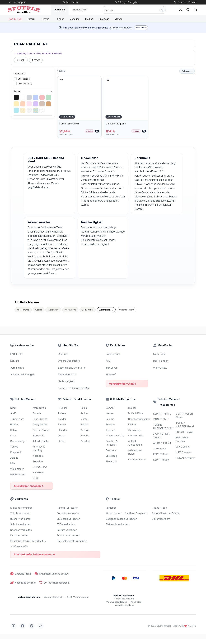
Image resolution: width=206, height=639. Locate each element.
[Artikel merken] (61, 80)
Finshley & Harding (39, 448)
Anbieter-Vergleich (124, 605)
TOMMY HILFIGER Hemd (185, 424)
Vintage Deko (135, 435)
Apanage (38, 455)
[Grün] (48, 97)
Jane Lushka (40, 418)
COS (35, 477)
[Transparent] (42, 110)
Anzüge (84, 430)
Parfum (132, 424)
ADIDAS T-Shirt (162, 443)
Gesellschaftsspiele (138, 418)
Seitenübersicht (126, 309)
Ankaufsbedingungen (22, 374)
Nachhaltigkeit (66, 381)
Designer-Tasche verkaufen (121, 518)
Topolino (38, 461)
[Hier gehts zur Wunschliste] (188, 10)
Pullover (62, 413)
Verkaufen (79, 9)
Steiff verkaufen (19, 546)
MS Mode (38, 472)
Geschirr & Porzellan (112, 443)
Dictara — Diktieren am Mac (73, 388)
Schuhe (84, 435)
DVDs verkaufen (66, 524)
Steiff (13, 413)
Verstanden (141, 28)
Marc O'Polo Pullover (182, 439)
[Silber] (29, 110)
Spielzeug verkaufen (68, 518)
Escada (37, 413)
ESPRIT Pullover (185, 432)
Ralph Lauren (17, 474)
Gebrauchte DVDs (134, 452)
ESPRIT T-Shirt (162, 413)
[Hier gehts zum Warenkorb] (195, 10)
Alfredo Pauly (40, 441)
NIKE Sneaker (183, 452)
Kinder (60, 18)
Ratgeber (111, 507)
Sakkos (84, 424)
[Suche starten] (162, 10)
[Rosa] (29, 103)
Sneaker (85, 441)
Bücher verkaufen (20, 518)
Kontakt (14, 360)
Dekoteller (111, 450)
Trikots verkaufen (20, 513)
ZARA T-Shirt (160, 419)
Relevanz (187, 71)
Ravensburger (18, 441)
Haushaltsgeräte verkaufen (72, 541)
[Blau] (35, 97)
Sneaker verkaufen (21, 529)
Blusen (62, 424)
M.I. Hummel (23, 309)
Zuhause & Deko (115, 435)
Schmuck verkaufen (68, 535)
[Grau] (29, 97)
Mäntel (84, 418)
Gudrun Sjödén (41, 430)
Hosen (61, 441)
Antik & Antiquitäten (135, 443)
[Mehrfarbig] (35, 110)
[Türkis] (16, 110)
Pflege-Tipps (159, 507)
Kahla (13, 430)
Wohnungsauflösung (116, 602)
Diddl (13, 407)
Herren (45, 18)
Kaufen (60, 9)
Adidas (14, 457)
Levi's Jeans (183, 446)
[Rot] (42, 97)
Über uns (63, 354)
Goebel (38, 309)
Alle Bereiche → (137, 459)
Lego (13, 435)
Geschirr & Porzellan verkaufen (28, 541)
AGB (108, 360)
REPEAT (36, 60)
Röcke (84, 407)
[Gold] (22, 110)
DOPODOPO (40, 466)
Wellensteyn (70, 309)
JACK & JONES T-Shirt (161, 435)
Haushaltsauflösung (124, 598)
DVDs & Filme (136, 413)
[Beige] (48, 103)
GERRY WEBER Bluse (184, 415)
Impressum (112, 367)
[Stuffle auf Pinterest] (31, 626)
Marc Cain (38, 435)
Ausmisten (136, 602)
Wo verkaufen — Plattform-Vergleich (126, 513)
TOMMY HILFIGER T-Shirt (163, 426)
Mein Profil (159, 354)
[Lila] (35, 103)
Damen (31, 18)
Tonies (14, 446)
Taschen (110, 430)
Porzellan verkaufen (68, 513)
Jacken (84, 413)
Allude (20, 60)
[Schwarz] (16, 97)
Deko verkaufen (19, 535)
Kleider (62, 418)
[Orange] (22, 103)
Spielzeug (104, 18)
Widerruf (111, 374)
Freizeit (89, 18)
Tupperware (53, 309)
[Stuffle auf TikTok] (40, 626)
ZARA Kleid (159, 448)
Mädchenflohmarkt (53, 597)
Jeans (61, 435)
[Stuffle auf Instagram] (13, 626)
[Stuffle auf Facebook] (22, 626)
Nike (12, 463)
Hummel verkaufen (67, 507)
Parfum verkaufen (67, 529)
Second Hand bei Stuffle (72, 367)
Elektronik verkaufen (117, 524)
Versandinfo (17, 367)
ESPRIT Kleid (160, 454)
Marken (118, 18)
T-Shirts (62, 407)
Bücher (132, 407)
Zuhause (74, 18)
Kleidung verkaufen (21, 507)
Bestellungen (160, 360)
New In (15, 18)
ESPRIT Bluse (161, 459)
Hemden (63, 430)
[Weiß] (22, 97)
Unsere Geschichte (69, 360)
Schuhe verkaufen (20, 524)
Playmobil (15, 452)
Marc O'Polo (40, 407)
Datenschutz (113, 354)
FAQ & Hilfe (16, 354)
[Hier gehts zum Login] (180, 10)
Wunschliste (160, 367)
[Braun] (42, 103)
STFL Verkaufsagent (78, 597)
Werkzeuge (134, 430)
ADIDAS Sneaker (185, 457)
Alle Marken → (106, 309)
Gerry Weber (87, 309)
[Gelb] (16, 103)
